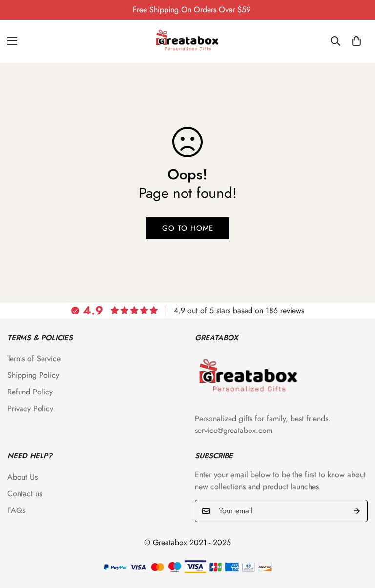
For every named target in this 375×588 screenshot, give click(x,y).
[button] (356, 41)
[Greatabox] (187, 41)
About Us (22, 477)
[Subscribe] (357, 511)
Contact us (24, 493)
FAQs (16, 510)
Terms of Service (34, 358)
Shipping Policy (33, 375)
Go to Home (187, 228)
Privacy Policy (30, 408)
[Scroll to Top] (356, 535)
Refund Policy (30, 391)
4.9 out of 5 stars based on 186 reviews (239, 310)
